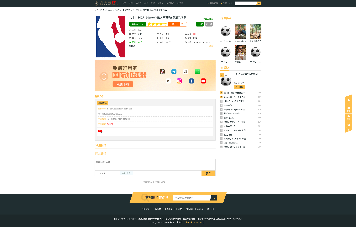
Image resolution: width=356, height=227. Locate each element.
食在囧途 (228, 135)
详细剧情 (100, 145)
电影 (131, 3)
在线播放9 (102, 103)
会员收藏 (209, 19)
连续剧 (139, 3)
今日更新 (170, 3)
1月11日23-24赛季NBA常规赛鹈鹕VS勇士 (151, 10)
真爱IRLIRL (229, 118)
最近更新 (168, 209)
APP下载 (348, 128)
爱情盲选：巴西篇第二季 (234, 97)
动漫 (153, 3)
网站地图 (190, 209)
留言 (348, 111)
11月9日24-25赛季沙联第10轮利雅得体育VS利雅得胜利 (247, 74)
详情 (211, 46)
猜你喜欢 (226, 18)
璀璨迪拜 (228, 105)
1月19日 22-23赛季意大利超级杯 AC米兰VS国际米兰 (235, 130)
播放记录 (214, 3)
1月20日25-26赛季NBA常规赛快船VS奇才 (234, 110)
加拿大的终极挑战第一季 (234, 147)
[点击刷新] (126, 173)
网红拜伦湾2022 (231, 143)
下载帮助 (157, 209)
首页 (124, 3)
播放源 (99, 96)
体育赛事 (126, 10)
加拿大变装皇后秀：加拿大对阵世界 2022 (234, 122)
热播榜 (224, 67)
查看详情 (239, 87)
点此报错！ (111, 124)
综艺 (146, 3)
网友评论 (100, 153)
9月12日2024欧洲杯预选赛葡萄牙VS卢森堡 (234, 101)
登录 (225, 3)
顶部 (348, 119)
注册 (231, 3)
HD (101, 132)
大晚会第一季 (230, 126)
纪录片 (161, 3)
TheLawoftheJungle (231, 113)
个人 (348, 103)
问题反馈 (146, 209)
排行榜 (180, 3)
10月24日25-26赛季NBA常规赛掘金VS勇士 (235, 139)
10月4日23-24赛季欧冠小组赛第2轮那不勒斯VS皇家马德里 (234, 93)
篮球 (140, 34)
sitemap (200, 209)
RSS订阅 (210, 209)
